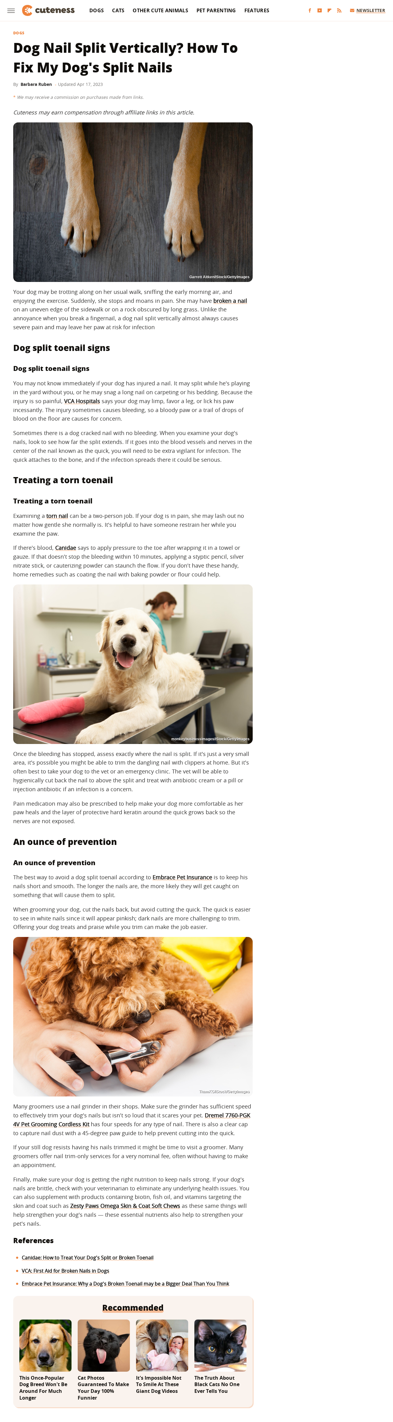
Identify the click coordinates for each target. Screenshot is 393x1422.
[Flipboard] (329, 10)
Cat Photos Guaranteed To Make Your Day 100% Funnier (103, 1388)
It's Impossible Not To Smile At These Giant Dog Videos (158, 1384)
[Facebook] (310, 10)
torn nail (57, 515)
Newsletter (370, 10)
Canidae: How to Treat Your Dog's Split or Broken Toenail (88, 1257)
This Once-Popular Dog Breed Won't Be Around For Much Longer (43, 1388)
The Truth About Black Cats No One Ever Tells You (216, 1384)
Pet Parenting (216, 10)
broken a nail (230, 300)
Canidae (65, 547)
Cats (118, 10)
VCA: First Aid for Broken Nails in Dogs (65, 1270)
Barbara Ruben (36, 84)
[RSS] (339, 10)
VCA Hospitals (82, 401)
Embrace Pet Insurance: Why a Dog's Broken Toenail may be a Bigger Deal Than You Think (125, 1283)
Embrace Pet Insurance (182, 877)
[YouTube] (320, 10)
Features (256, 10)
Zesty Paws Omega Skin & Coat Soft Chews (125, 1205)
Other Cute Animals (160, 10)
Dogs (96, 10)
